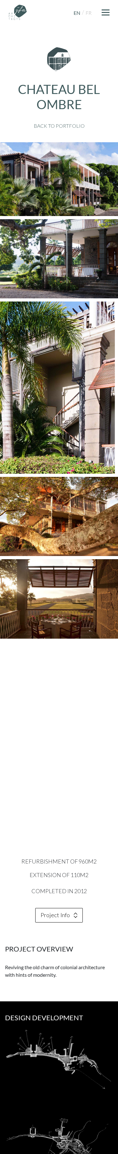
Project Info (55, 914)
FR (89, 12)
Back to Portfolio (59, 126)
